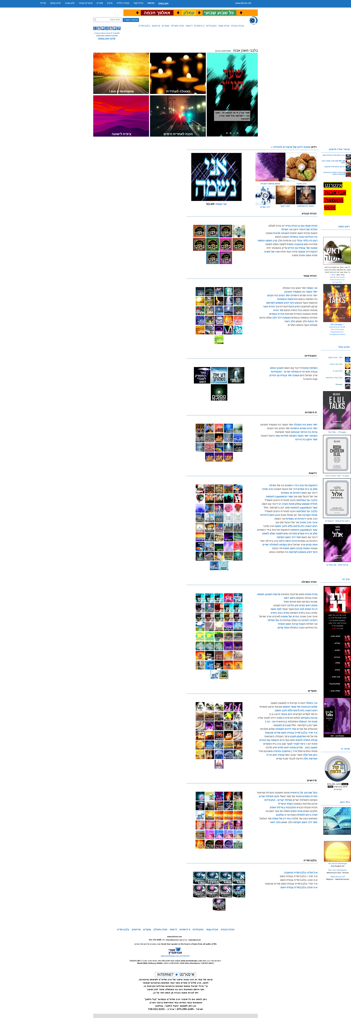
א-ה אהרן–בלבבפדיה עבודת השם (299, 887)
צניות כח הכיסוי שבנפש (304, 432)
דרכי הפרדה (265, 207)
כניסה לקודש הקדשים (304, 714)
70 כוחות (312, 321)
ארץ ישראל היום (308, 375)
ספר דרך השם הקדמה (289, 537)
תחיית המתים (276, 314)
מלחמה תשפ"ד (131, 20)
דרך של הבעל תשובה (285, 489)
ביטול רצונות (268, 435)
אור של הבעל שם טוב (305, 496)
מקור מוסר (288, 609)
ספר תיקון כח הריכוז (306, 439)
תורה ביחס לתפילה (306, 814)
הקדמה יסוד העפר (307, 435)
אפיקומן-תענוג (298, 736)
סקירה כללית (123, 3)
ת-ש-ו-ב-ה (274, 714)
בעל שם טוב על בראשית (303, 792)
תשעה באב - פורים (306, 747)
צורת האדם (311, 594)
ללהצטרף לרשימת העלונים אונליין (107, 33)
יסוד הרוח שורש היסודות (304, 295)
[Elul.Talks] (337, 410)
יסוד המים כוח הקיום (278, 295)
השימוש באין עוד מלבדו (304, 818)
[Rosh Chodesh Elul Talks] (337, 454)
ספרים (100, 3)
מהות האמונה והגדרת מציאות (301, 314)
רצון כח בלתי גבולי (307, 240)
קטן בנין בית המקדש (274, 743)
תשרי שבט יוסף (293, 755)
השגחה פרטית (281, 233)
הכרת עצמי (224, 25)
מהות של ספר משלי (291, 796)
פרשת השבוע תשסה (268, 594)
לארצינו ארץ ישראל (269, 616)
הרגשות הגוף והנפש (306, 302)
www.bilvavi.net (243, 3)
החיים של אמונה (290, 616)
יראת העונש (280, 605)
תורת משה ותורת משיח (304, 255)
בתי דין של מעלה (281, 818)
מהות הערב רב (286, 504)
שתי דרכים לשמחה (285, 729)
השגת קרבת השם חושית (303, 233)
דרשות (189, 25)
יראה (295, 229)
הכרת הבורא (237, 25)
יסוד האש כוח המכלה (294, 288)
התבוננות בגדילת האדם (283, 807)
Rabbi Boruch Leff (338, 877)
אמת (293, 814)
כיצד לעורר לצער (295, 743)
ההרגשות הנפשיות (287, 299)
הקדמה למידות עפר (286, 435)
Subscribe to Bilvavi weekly (107, 36)
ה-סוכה (281, 718)
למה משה (276, 609)
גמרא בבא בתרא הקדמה (303, 612)
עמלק (298, 504)
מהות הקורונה (309, 515)
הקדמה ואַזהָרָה (309, 368)
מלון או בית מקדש (307, 489)
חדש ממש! (55, 3)
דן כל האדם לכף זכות (305, 609)
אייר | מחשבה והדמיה (285, 751)
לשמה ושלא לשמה (275, 244)
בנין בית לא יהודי (269, 541)
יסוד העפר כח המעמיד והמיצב (300, 291)
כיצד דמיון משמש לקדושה (280, 302)
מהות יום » (311, 743)
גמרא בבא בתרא (280, 612)
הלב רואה (290, 321)
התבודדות (211, 25)
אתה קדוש (311, 544)
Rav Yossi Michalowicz (338, 870)
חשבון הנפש (282, 237)
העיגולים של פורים (307, 729)
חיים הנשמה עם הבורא (272, 740)
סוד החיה (278, 310)
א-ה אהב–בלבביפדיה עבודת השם (298, 880)
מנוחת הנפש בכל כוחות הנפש (300, 310)
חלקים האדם (310, 811)
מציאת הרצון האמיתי (270, 706)
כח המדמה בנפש (307, 299)
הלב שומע (301, 321)
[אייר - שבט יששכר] (344, 657)
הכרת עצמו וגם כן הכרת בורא (301, 225)
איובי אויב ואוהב (308, 522)
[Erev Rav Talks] (337, 716)
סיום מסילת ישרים (269, 796)
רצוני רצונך (285, 206)
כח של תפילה (276, 485)
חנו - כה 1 (270, 721)
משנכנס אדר (265, 751)
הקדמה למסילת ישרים (274, 544)
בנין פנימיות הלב (287, 240)
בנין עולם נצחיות (292, 620)
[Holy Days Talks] (337, 303)
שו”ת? (43, 3)
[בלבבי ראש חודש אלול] (337, 498)
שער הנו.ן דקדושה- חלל (277, 507)
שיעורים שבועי (86, 3)
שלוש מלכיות (267, 729)
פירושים (156, 25)
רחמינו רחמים (309, 620)
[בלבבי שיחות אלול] (337, 543)
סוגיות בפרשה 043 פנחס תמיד (300, 601)
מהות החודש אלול (307, 751)
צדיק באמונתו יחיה (276, 248)
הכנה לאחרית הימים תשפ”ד (280, 500)
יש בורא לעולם (277, 225)
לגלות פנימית (292, 718)
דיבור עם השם (292, 368)
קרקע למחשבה (308, 306)
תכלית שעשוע (309, 504)
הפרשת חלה (310, 758)
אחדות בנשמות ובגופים (304, 317)
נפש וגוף (290, 740)
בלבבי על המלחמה (305, 206)
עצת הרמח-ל (310, 379)
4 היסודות (199, 25)
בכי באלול (311, 703)
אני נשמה (312, 288)
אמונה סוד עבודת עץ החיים (302, 248)
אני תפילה (286, 229)
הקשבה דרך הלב (281, 317)
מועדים (165, 25)
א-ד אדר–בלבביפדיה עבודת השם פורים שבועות (291, 732)
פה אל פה (311, 736)
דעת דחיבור (281, 306)
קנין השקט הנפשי (267, 240)
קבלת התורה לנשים (306, 740)
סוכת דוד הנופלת (308, 721)
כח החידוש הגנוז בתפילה (303, 237)
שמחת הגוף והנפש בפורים (302, 325)
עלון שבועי (70, 3)
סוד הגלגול (266, 818)
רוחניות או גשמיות (291, 492)
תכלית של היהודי (308, 229)
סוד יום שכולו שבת (291, 515)
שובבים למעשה (282, 725)
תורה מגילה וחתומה (306, 598)
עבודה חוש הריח (308, 371)
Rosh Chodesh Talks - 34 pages (337, 476)
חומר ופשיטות (283, 432)
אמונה (269, 233)
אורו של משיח (272, 251)
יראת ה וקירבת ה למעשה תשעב (288, 703)
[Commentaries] (337, 861)
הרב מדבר (267, 489)
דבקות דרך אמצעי (307, 251)
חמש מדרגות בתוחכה (293, 594)
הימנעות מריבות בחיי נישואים (301, 485)
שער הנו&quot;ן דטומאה (279, 496)
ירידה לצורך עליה (267, 718)
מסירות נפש (310, 244)
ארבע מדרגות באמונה (305, 803)
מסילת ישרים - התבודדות (285, 371)
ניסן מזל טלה (310, 755)
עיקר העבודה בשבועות (276, 736)
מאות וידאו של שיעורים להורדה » (294, 147)
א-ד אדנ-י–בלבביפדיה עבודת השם (298, 876)
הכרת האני (269, 306)
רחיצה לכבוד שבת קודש (289, 758)
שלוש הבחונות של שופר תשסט (300, 706)
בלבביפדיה (144, 25)
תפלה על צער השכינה (278, 811)
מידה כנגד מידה (288, 251)
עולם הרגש (265, 317)
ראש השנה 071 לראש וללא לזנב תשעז (296, 526)
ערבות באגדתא (308, 718)
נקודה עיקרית (285, 803)
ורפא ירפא (289, 598)
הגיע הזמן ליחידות (270, 515)
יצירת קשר (138, 3)
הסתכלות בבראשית (287, 721)
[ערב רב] (338, 600)
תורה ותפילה (177, 25)
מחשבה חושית (295, 244)
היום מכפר (286, 714)
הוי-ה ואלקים (283, 814)
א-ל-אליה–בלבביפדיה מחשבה (300, 872)
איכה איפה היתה (288, 541)
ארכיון (110, 3)
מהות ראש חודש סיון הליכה (302, 605)
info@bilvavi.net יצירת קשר (176, 940)
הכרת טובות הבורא (307, 807)
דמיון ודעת (294, 306)
